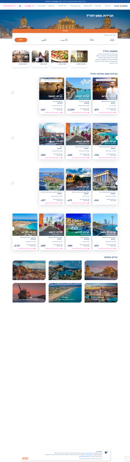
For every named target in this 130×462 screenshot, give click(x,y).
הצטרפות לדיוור (41, 6)
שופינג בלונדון (43, 64)
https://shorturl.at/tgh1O (84, 456)
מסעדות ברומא (62, 64)
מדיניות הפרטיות (89, 453)
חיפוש (21, 40)
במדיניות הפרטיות (89, 454)
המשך (25, 458)
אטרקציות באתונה (81, 64)
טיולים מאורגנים (62, 5)
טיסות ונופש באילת (75, 6)
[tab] (65, 31)
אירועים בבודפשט (23, 64)
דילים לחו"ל (108, 6)
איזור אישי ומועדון (8, 6)
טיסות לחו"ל (98, 6)
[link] (105, 96)
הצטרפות (48, 1)
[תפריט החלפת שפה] (20, 6)
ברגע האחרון (87, 6)
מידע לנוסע (51, 6)
